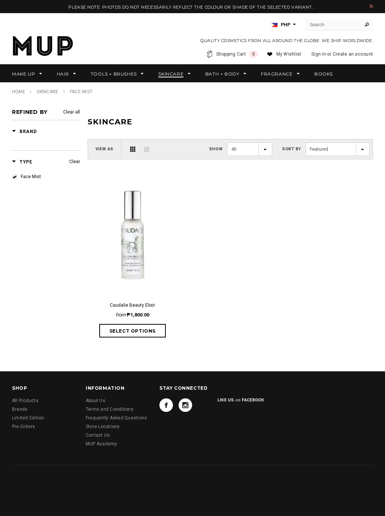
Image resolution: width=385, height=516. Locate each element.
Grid (132, 149)
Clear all (71, 112)
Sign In (318, 54)
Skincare (47, 91)
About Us (95, 400)
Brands (19, 409)
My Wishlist (289, 54)
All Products (25, 400)
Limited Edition (28, 418)
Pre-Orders (23, 426)
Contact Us (98, 435)
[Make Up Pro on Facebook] (166, 405)
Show (216, 149)
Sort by (291, 149)
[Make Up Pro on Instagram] (185, 405)
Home (18, 91)
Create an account (353, 54)
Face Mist (31, 176)
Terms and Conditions (109, 409)
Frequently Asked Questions (116, 418)
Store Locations (103, 426)
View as (104, 149)
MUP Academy (101, 443)
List (146, 149)
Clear (74, 161)
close (371, 6)
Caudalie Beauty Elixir (132, 305)
